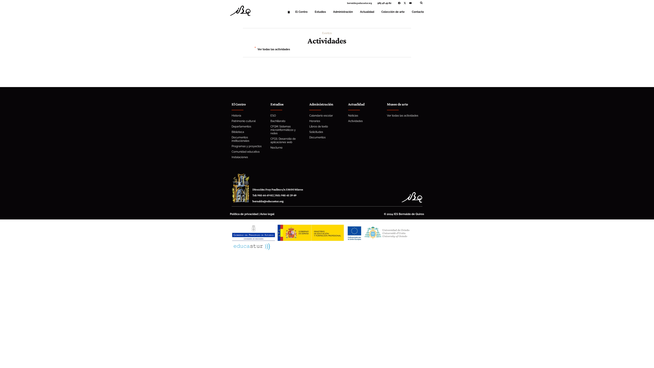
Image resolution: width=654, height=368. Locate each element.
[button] (421, 3)
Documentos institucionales (240, 139)
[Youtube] (410, 3)
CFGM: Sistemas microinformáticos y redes (283, 130)
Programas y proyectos (247, 146)
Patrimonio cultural (244, 121)
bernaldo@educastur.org (268, 201)
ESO (273, 115)
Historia (236, 115)
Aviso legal (267, 214)
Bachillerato (277, 121)
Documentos (317, 137)
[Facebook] (399, 3)
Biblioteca (238, 132)
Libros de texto (318, 126)
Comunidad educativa (246, 151)
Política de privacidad (244, 214)
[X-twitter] (404, 3)
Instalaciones (240, 157)
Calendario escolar (321, 115)
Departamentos (241, 126)
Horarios (314, 121)
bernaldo (351, 3)
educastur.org (365, 3)
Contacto (418, 11)
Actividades (355, 121)
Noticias (353, 115)
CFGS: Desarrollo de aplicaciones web (283, 140)
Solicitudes (316, 132)
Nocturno (276, 147)
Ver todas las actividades (274, 49)
